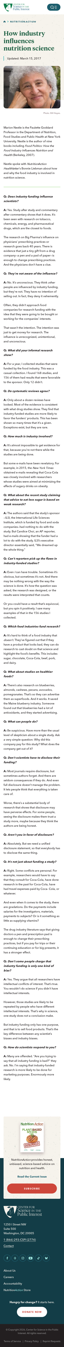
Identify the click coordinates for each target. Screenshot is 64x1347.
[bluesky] (46, 1258)
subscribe (32, 1188)
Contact (9, 1246)
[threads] (14, 1258)
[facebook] (7, 1258)
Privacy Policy (32, 1341)
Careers (9, 1277)
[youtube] (30, 1258)
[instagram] (22, 1258)
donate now (32, 1312)
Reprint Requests (51, 1341)
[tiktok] (38, 1258)
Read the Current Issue (32, 1176)
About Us (9, 1270)
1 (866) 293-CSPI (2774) (20, 1239)
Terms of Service (12, 1341)
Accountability (13, 1283)
